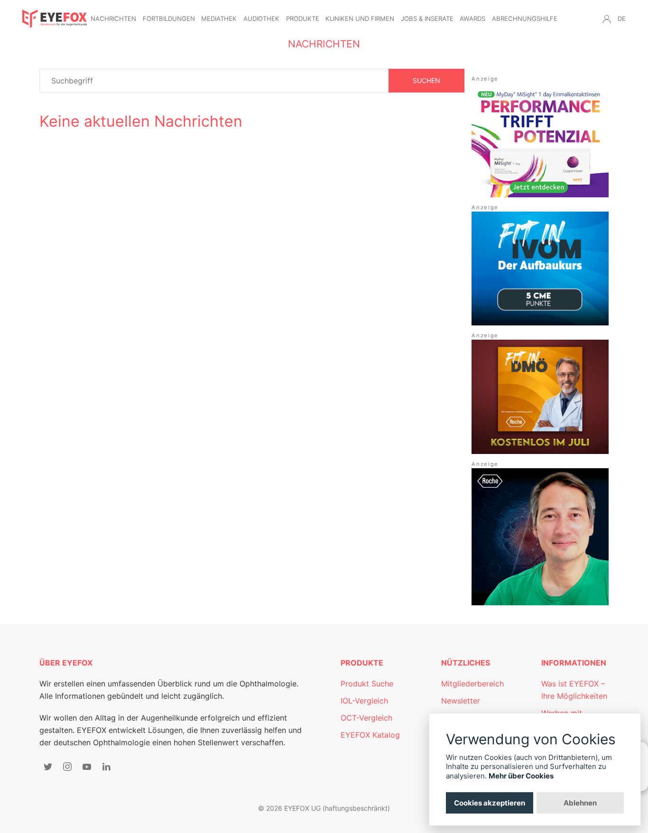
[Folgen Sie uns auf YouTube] (86, 766)
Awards (472, 18)
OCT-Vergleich (366, 717)
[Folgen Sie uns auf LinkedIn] (106, 766)
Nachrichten (113, 18)
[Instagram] (67, 766)
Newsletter (460, 700)
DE (622, 18)
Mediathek (219, 18)
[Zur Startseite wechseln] (54, 19)
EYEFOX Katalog (370, 735)
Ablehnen (580, 802)
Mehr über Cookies (521, 775)
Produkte (302, 18)
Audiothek (261, 18)
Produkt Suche (367, 683)
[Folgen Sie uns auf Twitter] (47, 766)
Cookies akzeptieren (489, 802)
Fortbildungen (169, 18)
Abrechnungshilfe (524, 18)
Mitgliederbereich (472, 683)
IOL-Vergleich (364, 700)
